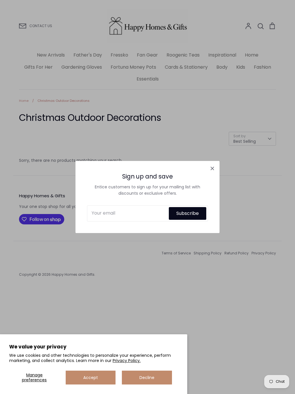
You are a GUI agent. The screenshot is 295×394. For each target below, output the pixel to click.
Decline (146, 377)
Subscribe (187, 213)
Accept (90, 377)
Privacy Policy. (127, 360)
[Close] (212, 168)
